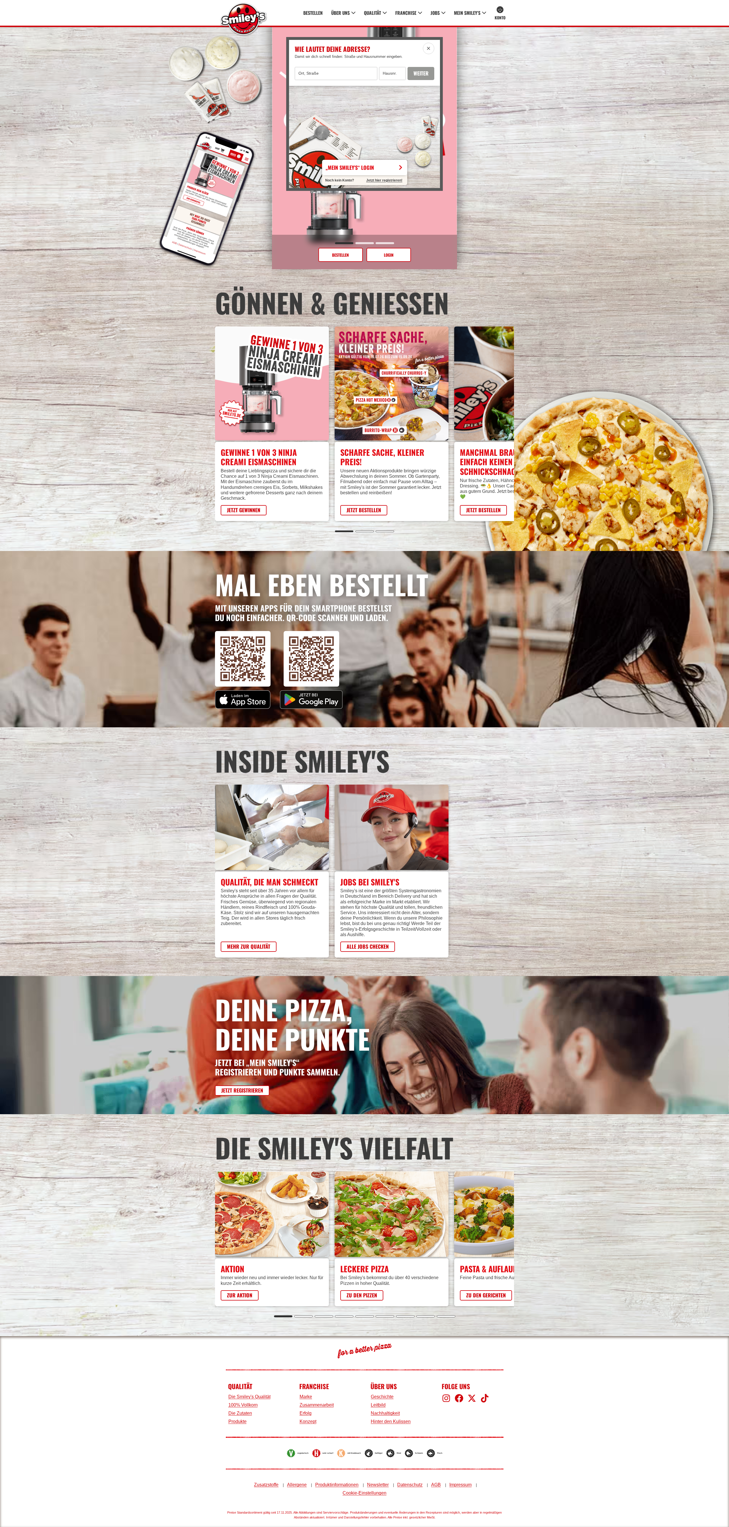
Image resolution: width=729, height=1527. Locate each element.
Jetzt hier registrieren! (384, 180)
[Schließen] (428, 48)
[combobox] (336, 73)
